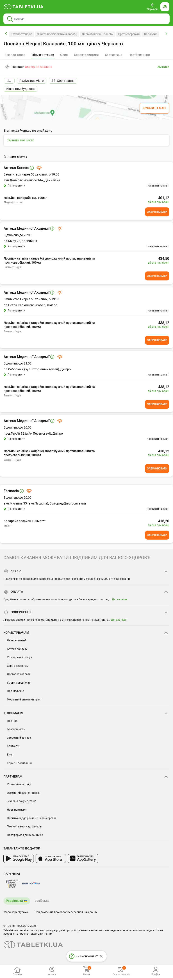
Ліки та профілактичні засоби (57, 34)
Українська (14, 900)
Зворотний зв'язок (19, 737)
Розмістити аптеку (19, 784)
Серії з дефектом (17, 665)
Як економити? (16, 640)
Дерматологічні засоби (98, 34)
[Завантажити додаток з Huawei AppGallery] (83, 858)
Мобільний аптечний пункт (24, 699)
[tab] (43, 55)
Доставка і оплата (19, 674)
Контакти (13, 746)
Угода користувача (15, 912)
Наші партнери (16, 809)
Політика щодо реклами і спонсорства (32, 818)
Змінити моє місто (20, 140)
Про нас (12, 720)
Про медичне (15, 691)
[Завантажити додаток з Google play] (18, 858)
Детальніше (119, 599)
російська (42, 900)
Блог (10, 754)
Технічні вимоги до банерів (24, 826)
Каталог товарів (21, 34)
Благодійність (16, 729)
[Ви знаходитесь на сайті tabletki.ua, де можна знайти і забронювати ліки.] (24, 6)
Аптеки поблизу (17, 649)
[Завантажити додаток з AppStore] (51, 858)
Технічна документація (21, 801)
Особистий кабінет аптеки (23, 792)
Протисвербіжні (129, 34)
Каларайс (150, 34)
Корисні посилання (19, 763)
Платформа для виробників (25, 835)
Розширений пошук (19, 657)
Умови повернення (19, 682)
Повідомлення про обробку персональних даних (66, 912)
